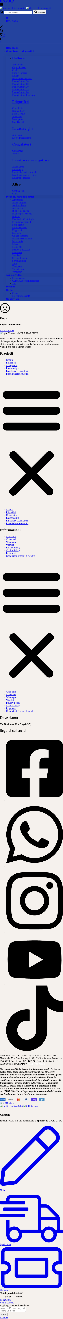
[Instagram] (7, 1)
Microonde (17, 241)
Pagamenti (11, 553)
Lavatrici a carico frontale (24, 172)
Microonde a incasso (22, 78)
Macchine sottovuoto (22, 238)
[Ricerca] (31, 31)
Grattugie (16, 233)
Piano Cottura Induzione (24, 95)
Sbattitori (16, 255)
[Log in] (1, 27)
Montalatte (17, 247)
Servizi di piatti (19, 258)
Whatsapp (11, 542)
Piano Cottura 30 (20, 81)
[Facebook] (1, 1)
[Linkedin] (34, 984)
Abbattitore (17, 64)
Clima (15, 193)
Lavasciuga (17, 169)
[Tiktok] (34, 1050)
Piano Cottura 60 (20, 84)
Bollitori (16, 216)
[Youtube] (10, 1)
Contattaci (11, 539)
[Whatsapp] (4, 1)
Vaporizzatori (18, 269)
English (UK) (16, 1106)
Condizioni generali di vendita (20, 556)
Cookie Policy (13, 550)
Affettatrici (17, 199)
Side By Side (18, 122)
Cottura (18, 58)
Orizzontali (17, 150)
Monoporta (17, 119)
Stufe (14, 263)
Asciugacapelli (19, 202)
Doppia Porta (18, 111)
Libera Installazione (21, 137)
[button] (31, 442)
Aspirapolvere (19, 205)
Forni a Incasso (19, 73)
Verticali (16, 153)
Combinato (17, 108)
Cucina (15, 70)
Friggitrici (17, 230)
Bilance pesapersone (22, 213)
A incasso (17, 116)
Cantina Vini (18, 191)
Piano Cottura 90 (20, 92)
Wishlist (10, 544)
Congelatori (21, 144)
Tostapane (17, 266)
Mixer (15, 244)
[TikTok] (13, 1)
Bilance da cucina (20, 211)
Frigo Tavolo (18, 113)
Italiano (10, 1103)
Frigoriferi (20, 102)
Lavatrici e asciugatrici (30, 160)
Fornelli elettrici (19, 227)
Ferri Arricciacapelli (21, 222)
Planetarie (17, 252)
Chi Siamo (11, 536)
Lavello (16, 75)
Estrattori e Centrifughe (23, 219)
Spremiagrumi (19, 260)
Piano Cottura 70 (20, 86)
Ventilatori (17, 272)
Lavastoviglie (22, 129)
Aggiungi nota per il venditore (14, 1305)
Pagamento (5, 1300)
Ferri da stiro (18, 224)
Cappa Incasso (19, 67)
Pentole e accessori (21, 249)
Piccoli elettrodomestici (17, 373)
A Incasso (17, 135)
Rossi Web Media (36, 1063)
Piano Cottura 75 (20, 89)
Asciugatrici (18, 166)
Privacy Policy (13, 547)
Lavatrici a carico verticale (25, 175)
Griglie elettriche (20, 235)
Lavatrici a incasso (21, 177)
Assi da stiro (18, 208)
